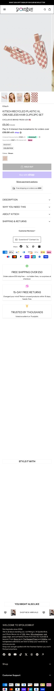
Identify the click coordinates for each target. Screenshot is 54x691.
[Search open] (45, 9)
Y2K (23, 634)
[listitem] (25, 53)
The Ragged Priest (30, 639)
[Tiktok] (20, 654)
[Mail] (39, 246)
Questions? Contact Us (29, 239)
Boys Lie (17, 639)
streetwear (38, 634)
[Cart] (49, 9)
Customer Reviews (27, 230)
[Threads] (31, 654)
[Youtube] (15, 654)
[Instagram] (9, 654)
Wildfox (44, 639)
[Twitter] (27, 246)
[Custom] (42, 654)
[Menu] (4, 9)
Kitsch (6, 106)
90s (32, 634)
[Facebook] (21, 246)
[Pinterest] (33, 246)
